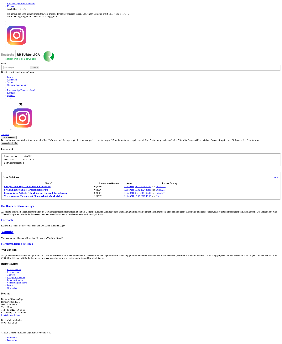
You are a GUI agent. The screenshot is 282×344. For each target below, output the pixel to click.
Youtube (7, 232)
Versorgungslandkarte (17, 282)
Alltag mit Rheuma (16, 277)
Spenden (11, 95)
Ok (15, 143)
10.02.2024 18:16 (143, 189)
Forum (10, 285)
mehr (276, 177)
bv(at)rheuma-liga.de (10, 315)
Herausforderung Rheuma (17, 243)
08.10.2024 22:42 (143, 186)
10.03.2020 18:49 (143, 196)
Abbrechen (6, 143)
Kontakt (11, 6)
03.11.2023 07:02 (143, 193)
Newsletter (12, 288)
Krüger (159, 196)
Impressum (12, 337)
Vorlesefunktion (8, 137)
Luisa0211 (129, 186)
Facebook (7, 219)
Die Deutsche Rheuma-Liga (17, 206)
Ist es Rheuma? (14, 269)
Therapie (11, 274)
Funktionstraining (15, 280)
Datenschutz (13, 340)
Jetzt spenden (13, 272)
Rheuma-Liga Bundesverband (21, 3)
